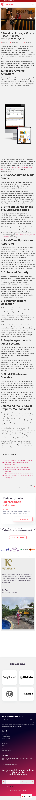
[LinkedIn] (8, 786)
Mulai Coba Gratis (18, 537)
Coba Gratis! (22, 519)
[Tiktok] (10, 786)
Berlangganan (26, 782)
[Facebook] (3, 786)
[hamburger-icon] (33, 4)
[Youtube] (13, 786)
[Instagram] (5, 786)
